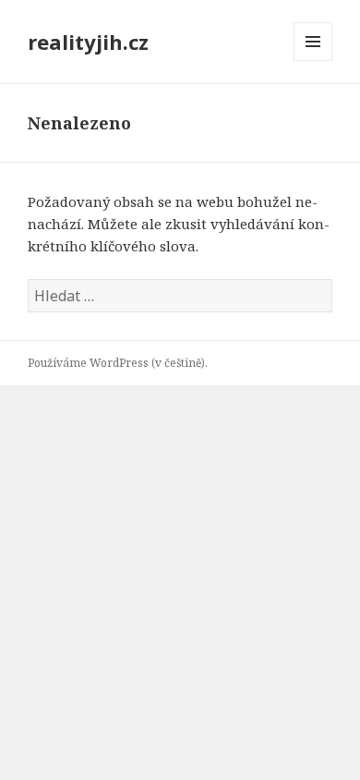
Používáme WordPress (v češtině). (118, 363)
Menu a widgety (313, 60)
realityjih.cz (88, 41)
